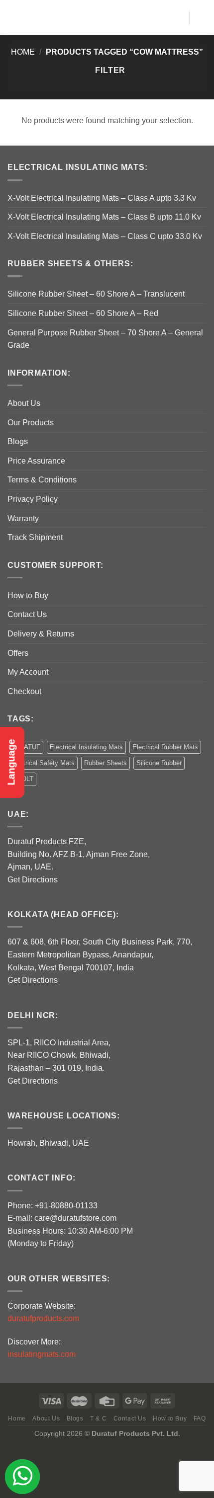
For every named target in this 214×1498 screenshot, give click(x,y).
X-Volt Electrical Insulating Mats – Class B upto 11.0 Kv (104, 217)
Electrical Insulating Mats (86, 747)
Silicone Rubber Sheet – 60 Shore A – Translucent (96, 294)
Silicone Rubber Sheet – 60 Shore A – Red (82, 313)
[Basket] (202, 17)
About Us (23, 403)
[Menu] (13, 17)
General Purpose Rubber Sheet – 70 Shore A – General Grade (105, 339)
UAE (80, 1143)
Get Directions (32, 879)
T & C (98, 1418)
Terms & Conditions (42, 479)
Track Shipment (35, 537)
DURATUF (25, 747)
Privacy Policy (32, 499)
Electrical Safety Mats (42, 763)
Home (23, 52)
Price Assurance (36, 461)
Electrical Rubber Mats (165, 747)
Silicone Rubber (159, 763)
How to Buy (27, 595)
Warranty (23, 518)
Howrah (21, 1143)
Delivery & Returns (40, 634)
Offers (17, 653)
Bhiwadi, (54, 1143)
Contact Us (27, 614)
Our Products (30, 422)
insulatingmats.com (41, 1354)
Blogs (17, 441)
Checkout (24, 691)
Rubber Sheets (105, 763)
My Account (27, 672)
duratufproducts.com (43, 1318)
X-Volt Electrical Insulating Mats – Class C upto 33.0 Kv (104, 236)
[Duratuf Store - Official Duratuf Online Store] (105, 17)
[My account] (177, 17)
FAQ (200, 1418)
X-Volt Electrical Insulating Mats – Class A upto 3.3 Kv (101, 198)
